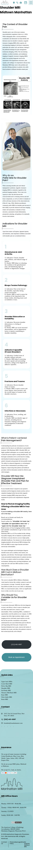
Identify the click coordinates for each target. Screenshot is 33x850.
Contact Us (4, 842)
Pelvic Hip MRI (6, 686)
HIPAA (22, 842)
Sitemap (17, 842)
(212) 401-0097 (17, 2)
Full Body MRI (6, 690)
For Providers (20, 2)
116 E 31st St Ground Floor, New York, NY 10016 (14, 714)
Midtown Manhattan (14, 2)
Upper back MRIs (6, 681)
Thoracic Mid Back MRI (8, 693)
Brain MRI (4, 699)
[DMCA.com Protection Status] (16, 822)
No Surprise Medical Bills (27, 844)
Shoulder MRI (5, 688)
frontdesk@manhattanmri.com (13, 723)
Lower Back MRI (6, 684)
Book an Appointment (25, 2)
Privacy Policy (12, 842)
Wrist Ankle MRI (6, 697)
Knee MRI (4, 695)
